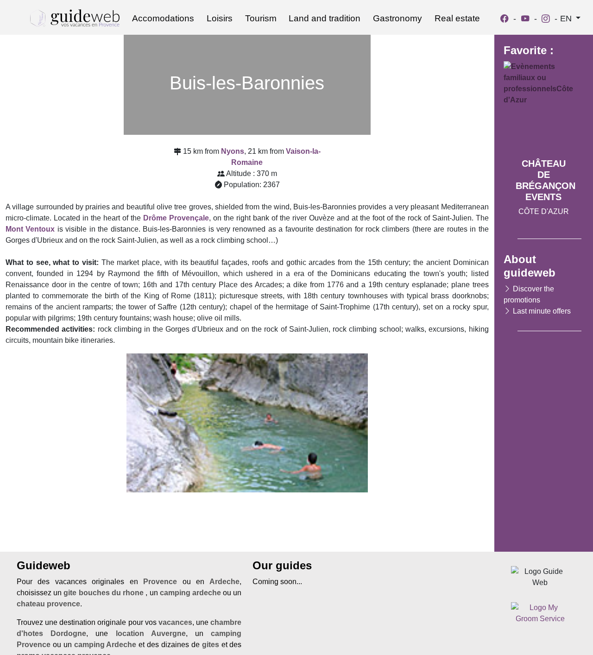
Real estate (457, 18)
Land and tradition (324, 18)
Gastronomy (397, 18)
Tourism (261, 18)
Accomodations (163, 18)
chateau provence (48, 604)
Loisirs (220, 18)
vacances (175, 622)
